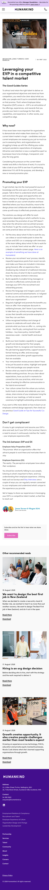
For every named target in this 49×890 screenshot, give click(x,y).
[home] (24, 9)
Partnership (7, 834)
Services (6, 838)
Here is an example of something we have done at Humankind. (24, 252)
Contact (5, 864)
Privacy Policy (8, 875)
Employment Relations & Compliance (16, 813)
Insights (5, 855)
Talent (5, 842)
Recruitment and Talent (11, 816)
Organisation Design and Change (15, 823)
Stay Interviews (30, 479)
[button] (3, 9)
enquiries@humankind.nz (12, 800)
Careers (6, 859)
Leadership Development (12, 826)
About (5, 851)
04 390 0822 (7, 797)
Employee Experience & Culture (14, 820)
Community (7, 847)
